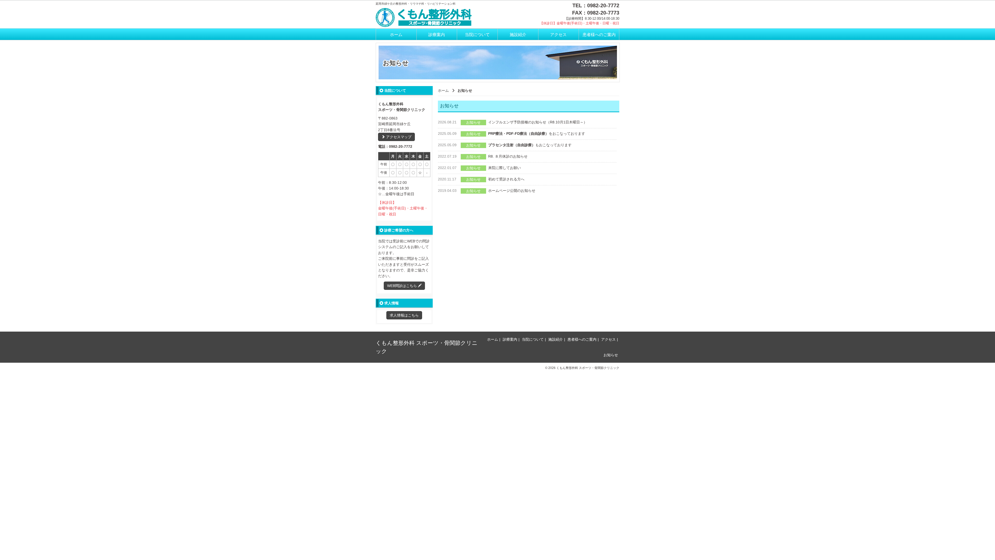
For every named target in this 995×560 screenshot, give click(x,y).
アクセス (558, 34)
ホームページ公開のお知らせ (511, 190)
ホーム (396, 34)
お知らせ (610, 355)
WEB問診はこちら (402, 286)
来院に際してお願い (504, 168)
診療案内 (436, 34)
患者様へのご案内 (599, 34)
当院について (477, 34)
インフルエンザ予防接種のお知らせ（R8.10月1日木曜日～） (537, 122)
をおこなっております (536, 133)
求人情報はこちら (404, 315)
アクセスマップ (398, 137)
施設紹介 (518, 34)
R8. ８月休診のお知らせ (508, 156)
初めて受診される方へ (506, 179)
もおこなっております (530, 145)
